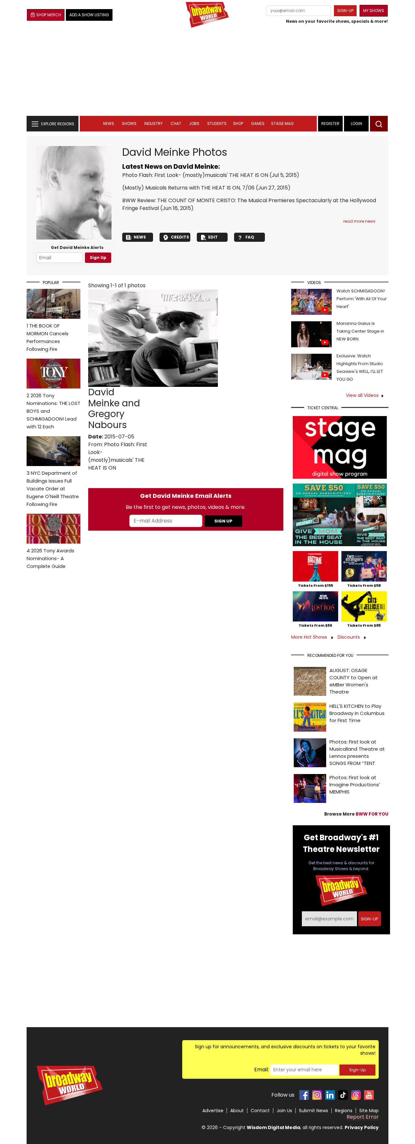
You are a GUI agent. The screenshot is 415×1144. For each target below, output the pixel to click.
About (237, 1110)
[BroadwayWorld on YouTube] (368, 1095)
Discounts (349, 637)
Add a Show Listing (89, 15)
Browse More (356, 814)
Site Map (369, 1110)
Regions (343, 1110)
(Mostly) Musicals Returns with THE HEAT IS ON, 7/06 (188, 187)
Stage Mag (282, 123)
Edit (213, 237)
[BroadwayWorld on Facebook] (304, 1095)
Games (258, 123)
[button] (379, 123)
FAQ (249, 237)
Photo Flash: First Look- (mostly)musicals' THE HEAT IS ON (195, 175)
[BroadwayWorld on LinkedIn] (330, 1095)
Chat (176, 123)
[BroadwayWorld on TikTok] (343, 1095)
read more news (359, 221)
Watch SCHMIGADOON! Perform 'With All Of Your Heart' (362, 299)
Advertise (212, 1110)
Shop (238, 123)
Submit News (313, 1110)
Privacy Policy (362, 1127)
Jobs (194, 123)
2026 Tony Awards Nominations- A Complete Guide (50, 558)
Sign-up (345, 10)
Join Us (284, 1110)
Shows (129, 123)
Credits (180, 237)
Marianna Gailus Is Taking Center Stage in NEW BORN (360, 331)
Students (217, 123)
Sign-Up (357, 1070)
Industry (153, 123)
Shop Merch (48, 15)
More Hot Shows (309, 637)
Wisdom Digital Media (273, 1127)
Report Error (363, 1117)
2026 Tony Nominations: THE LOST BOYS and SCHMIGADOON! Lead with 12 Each (53, 411)
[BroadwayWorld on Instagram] (317, 1095)
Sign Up (98, 257)
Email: (261, 1069)
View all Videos (362, 395)
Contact (260, 1110)
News (108, 123)
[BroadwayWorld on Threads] (356, 1095)
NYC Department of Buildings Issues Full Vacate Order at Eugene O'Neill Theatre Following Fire (53, 489)
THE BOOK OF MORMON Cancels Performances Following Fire (47, 337)
